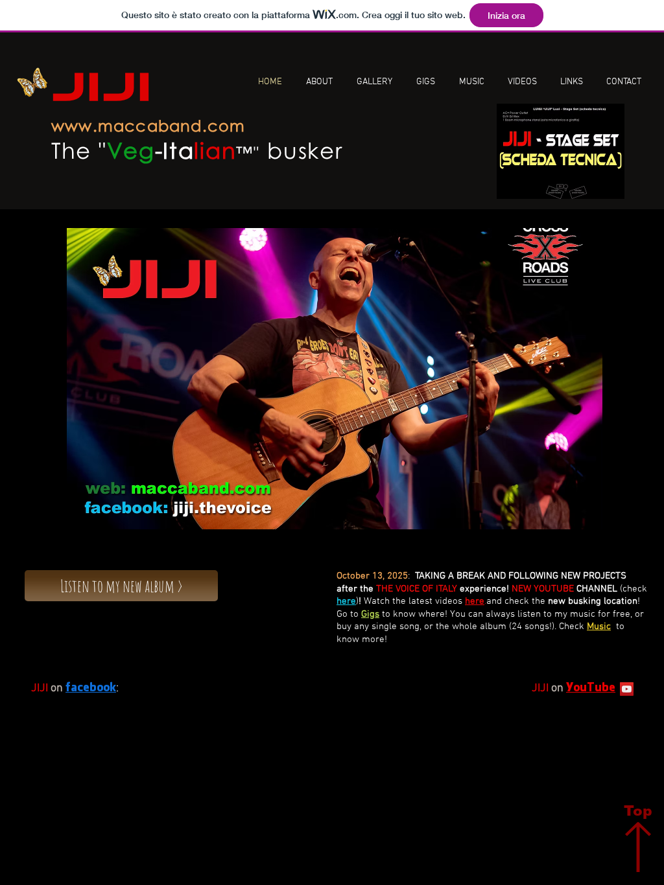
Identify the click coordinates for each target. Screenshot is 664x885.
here (346, 601)
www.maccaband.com (148, 125)
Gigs (370, 614)
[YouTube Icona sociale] (627, 689)
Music (599, 626)
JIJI (101, 90)
